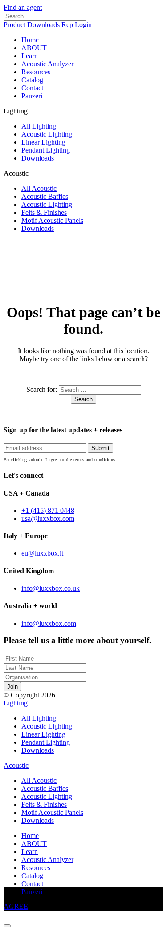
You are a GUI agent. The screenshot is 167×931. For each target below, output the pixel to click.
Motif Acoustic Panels (52, 220)
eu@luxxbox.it (42, 553)
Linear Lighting (43, 142)
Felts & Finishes (44, 212)
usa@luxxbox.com (47, 518)
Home (30, 40)
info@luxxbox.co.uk (50, 588)
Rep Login (76, 24)
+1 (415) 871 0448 (47, 510)
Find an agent (23, 7)
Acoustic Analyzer (47, 64)
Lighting (16, 703)
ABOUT (34, 48)
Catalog (32, 80)
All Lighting (38, 126)
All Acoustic (39, 188)
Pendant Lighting (45, 150)
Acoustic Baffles (44, 196)
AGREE (16, 906)
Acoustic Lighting (46, 134)
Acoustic (16, 765)
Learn (29, 56)
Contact (32, 88)
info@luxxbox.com (48, 623)
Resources (35, 72)
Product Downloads (32, 24)
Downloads (37, 158)
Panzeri (31, 96)
